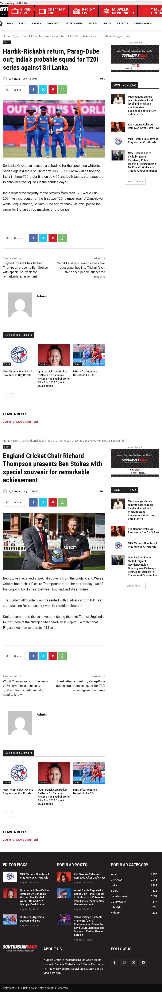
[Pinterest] (53, 89)
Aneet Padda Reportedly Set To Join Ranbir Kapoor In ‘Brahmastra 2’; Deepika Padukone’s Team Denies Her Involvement (89, 897)
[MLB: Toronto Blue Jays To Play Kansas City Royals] (19, 355)
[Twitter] (43, 89)
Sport (16, 36)
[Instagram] (124, 962)
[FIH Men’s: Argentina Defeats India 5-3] (89, 355)
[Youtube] (143, 962)
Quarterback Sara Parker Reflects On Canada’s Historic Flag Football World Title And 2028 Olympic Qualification (54, 378)
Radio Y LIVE (88, 11)
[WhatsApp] (62, 89)
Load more (133, 181)
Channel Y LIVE (56, 11)
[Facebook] (33, 89)
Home (6, 36)
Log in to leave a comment (20, 421)
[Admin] (5, 79)
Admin (16, 78)
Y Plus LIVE (25, 11)
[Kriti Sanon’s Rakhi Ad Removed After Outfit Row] (118, 127)
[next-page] (12, 396)
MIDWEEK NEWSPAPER (123, 11)
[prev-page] (5, 396)
